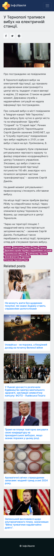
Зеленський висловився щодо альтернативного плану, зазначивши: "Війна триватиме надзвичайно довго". (27, 523)
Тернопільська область (14, 253)
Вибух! (28, 247)
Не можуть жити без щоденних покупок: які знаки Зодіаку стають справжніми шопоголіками (25, 305)
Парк (35, 247)
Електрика (18, 247)
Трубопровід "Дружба (37, 253)
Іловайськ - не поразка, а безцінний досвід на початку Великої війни (26, 346)
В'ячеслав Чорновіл (13, 260)
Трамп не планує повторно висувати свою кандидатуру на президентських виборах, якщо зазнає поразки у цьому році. (26, 434)
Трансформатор (11, 257)
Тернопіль (25, 257)
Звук (26, 260)
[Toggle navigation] (47, 6)
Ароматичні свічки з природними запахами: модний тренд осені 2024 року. (26, 480)
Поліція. (8, 247)
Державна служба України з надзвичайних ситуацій (27, 250)
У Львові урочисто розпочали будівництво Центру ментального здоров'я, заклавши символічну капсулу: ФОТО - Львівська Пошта (25, 391)
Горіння (42, 247)
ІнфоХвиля (18, 5)
